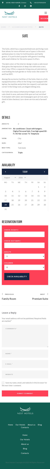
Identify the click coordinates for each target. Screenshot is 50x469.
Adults (7, 252)
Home (3, 27)
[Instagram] (25, 6)
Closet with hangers (34, 128)
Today (25, 171)
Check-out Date (12, 241)
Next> (39, 171)
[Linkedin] (31, 6)
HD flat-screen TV (22, 134)
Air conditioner (19, 128)
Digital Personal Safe (21, 131)
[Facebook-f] (19, 6)
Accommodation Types (22, 27)
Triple (20, 152)
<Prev (10, 171)
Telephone (35, 134)
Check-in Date (11, 230)
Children (8, 263)
